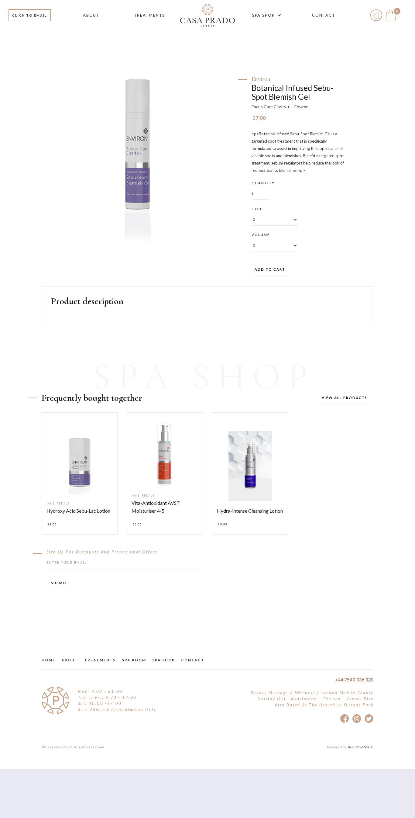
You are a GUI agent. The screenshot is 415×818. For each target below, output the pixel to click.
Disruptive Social (360, 747)
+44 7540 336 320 (354, 679)
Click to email (29, 15)
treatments (100, 660)
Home (48, 660)
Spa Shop (163, 660)
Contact (192, 660)
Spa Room (134, 660)
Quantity (263, 183)
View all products (344, 398)
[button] (266, 15)
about (69, 660)
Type (257, 209)
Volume (261, 235)
